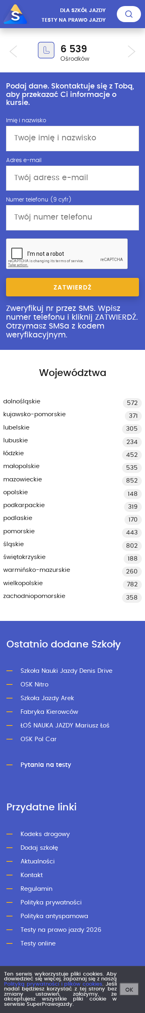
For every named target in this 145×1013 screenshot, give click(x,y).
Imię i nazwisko (26, 120)
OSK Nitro (34, 685)
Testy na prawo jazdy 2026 (61, 930)
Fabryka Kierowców (49, 712)
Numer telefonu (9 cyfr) (39, 200)
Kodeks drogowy (45, 834)
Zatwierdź (73, 288)
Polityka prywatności (51, 903)
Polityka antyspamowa (54, 916)
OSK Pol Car (39, 739)
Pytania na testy (46, 765)
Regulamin (36, 889)
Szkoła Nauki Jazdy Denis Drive (66, 671)
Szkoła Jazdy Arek (47, 698)
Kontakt (32, 875)
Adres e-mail (23, 160)
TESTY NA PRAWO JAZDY (73, 20)
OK (129, 990)
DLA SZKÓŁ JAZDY (83, 10)
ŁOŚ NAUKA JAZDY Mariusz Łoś (65, 726)
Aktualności (38, 862)
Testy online (38, 944)
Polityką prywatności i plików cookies (53, 984)
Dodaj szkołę (39, 848)
